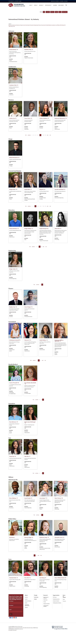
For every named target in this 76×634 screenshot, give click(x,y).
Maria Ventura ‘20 (59, 498)
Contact (26, 599)
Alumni (35, 599)
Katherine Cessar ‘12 (44, 537)
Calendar (55, 5)
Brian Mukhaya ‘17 (13, 498)
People (35, 5)
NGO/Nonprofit (62, 25)
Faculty (44, 601)
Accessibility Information (12, 630)
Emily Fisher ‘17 (28, 189)
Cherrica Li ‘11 (27, 340)
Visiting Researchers (56, 599)
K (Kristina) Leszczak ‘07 (14, 340)
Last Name (11, 605)
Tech (14, 26)
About (30, 5)
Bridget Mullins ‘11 (28, 228)
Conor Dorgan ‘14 (28, 307)
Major (56, 11)
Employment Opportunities (27, 605)
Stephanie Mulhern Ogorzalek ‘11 (59, 340)
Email (10, 609)
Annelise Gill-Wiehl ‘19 (60, 189)
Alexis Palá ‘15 (58, 228)
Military (58, 25)
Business (18, 25)
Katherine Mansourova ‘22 (61, 118)
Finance (40, 25)
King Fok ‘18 (42, 189)
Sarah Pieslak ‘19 (28, 498)
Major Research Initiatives (45, 598)
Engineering (36, 25)
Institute (26, 597)
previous (29, 135)
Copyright (10, 626)
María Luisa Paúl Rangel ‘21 (29, 422)
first (26, 135)
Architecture (14, 25)
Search (66, 6)
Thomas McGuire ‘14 (14, 228)
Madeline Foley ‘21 (28, 49)
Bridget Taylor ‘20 (13, 269)
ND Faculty (55, 597)
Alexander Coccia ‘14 (59, 537)
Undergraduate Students (45, 606)
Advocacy (10, 25)
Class (60, 11)
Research (41, 5)
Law (56, 25)
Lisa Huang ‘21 (43, 577)
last (50, 135)
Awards (26, 602)
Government (44, 25)
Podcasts (64, 601)
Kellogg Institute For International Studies (15, 627)
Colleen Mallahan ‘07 (44, 118)
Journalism (53, 25)
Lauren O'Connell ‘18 (14, 382)
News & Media (61, 5)
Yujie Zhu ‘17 (27, 456)
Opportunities (48, 5)
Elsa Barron (12, 537)
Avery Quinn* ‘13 (43, 498)
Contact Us (21, 629)
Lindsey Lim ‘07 (12, 118)
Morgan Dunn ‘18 (13, 189)
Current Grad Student (26, 25)
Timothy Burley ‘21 (13, 577)
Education (32, 25)
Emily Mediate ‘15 (44, 340)
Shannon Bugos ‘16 (28, 537)
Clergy (21, 25)
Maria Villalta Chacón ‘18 (60, 577)
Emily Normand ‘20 (44, 228)
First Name (11, 601)
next (47, 135)
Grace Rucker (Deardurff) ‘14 (30, 383)
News (64, 599)
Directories (36, 597)
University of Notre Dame (18, 626)
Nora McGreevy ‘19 (13, 422)
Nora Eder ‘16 (27, 577)
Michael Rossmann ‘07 (14, 157)
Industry (52, 11)
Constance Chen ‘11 (13, 85)
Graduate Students (46, 603)
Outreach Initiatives (28, 600)
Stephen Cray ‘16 (13, 307)
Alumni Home (65, 11)
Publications (45, 599)
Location (47, 11)
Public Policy (11, 26)
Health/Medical (48, 25)
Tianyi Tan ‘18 (12, 456)
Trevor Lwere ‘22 (28, 118)
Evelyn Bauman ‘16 (13, 49)
